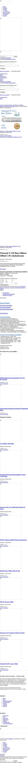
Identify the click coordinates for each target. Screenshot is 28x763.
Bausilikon (2, 106)
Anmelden (3, 68)
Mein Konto (5, 715)
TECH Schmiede (9, 738)
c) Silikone (20, 105)
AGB (4, 717)
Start (1, 105)
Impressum (5, 718)
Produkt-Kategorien (7, 701)
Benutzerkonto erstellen (10, 59)
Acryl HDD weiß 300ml (7, 443)
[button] (4, 383)
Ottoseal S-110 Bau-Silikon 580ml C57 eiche (10, 131)
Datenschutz (5, 719)
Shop (4, 699)
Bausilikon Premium (10, 106)
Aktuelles (5, 705)
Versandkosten (6, 722)
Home (4, 698)
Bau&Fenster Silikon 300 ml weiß (10, 571)
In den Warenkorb (4, 285)
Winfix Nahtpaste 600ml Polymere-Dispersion (13, 540)
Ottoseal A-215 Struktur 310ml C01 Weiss (12, 633)
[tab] (15, 292)
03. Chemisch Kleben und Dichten (10, 105)
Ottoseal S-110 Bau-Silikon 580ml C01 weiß (10, 246)
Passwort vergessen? (4, 71)
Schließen (2, 755)
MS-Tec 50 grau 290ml (6, 602)
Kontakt (5, 706)
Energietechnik (6, 702)
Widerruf (5, 721)
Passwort (2, 65)
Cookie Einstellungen (8, 723)
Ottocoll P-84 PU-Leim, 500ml (9, 664)
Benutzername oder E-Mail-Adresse (8, 61)
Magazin (5, 703)
